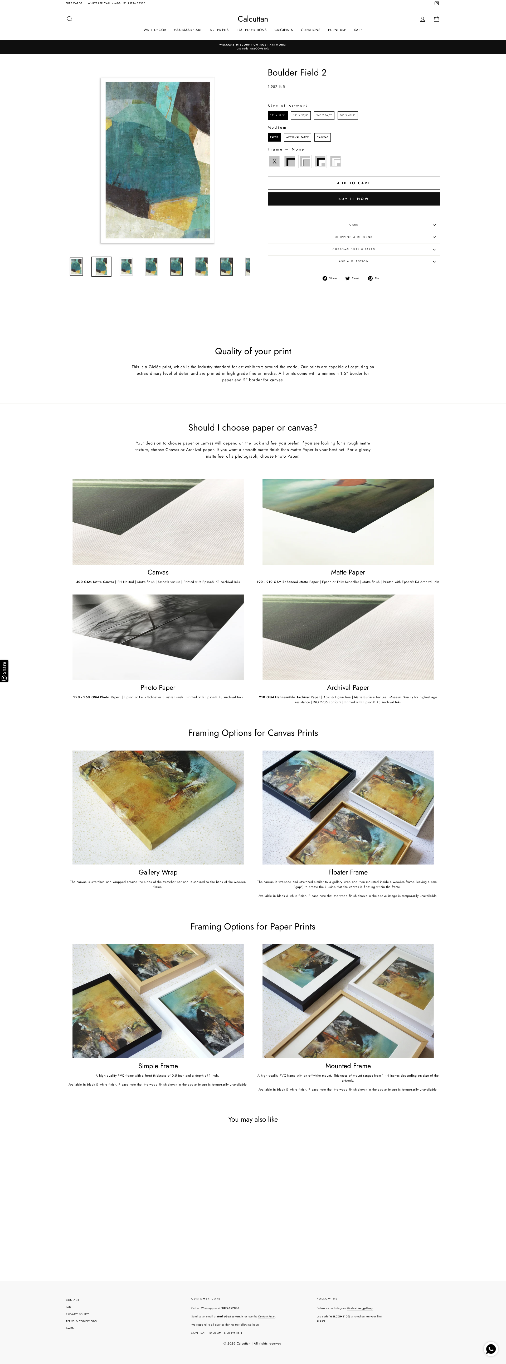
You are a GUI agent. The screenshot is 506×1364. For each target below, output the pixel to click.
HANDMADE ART (188, 29)
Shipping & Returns (354, 237)
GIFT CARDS (74, 3)
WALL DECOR (155, 29)
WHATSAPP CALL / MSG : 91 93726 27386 (116, 3)
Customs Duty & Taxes (354, 249)
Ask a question (354, 261)
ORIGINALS (284, 29)
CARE (354, 225)
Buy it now (353, 198)
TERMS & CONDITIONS (81, 1321)
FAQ (68, 1307)
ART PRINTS (219, 29)
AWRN (70, 1328)
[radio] (278, 115)
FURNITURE (337, 29)
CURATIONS (310, 29)
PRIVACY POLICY (77, 1314)
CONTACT (72, 1300)
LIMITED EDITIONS (252, 29)
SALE (358, 29)
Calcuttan (253, 19)
